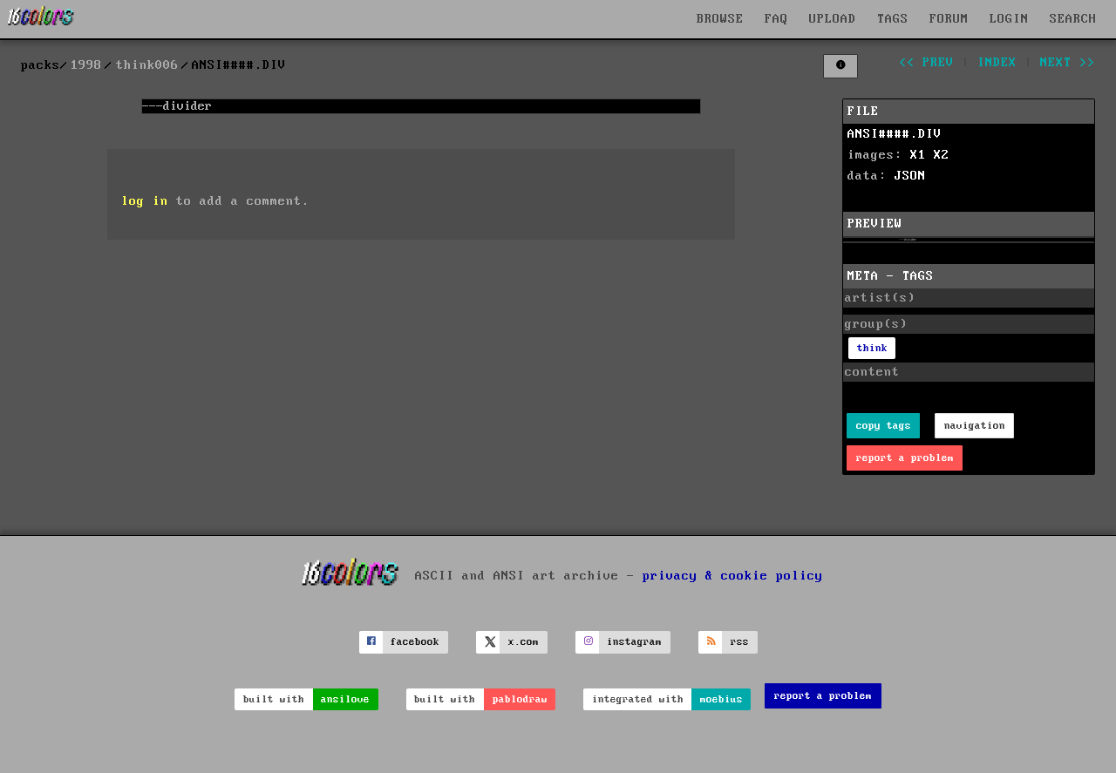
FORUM (949, 19)
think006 (147, 65)
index (997, 63)
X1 (918, 155)
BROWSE (720, 19)
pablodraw (520, 699)
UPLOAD (832, 19)
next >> (1067, 63)
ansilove (345, 699)
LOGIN (1009, 19)
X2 (941, 155)
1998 (86, 65)
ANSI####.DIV (894, 134)
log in (144, 201)
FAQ (776, 19)
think (872, 348)
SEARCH (1073, 19)
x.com (523, 642)
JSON (910, 176)
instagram (634, 642)
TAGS (892, 19)
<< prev (926, 63)
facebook (415, 642)
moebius (721, 699)
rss (740, 642)
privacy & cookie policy (733, 576)
